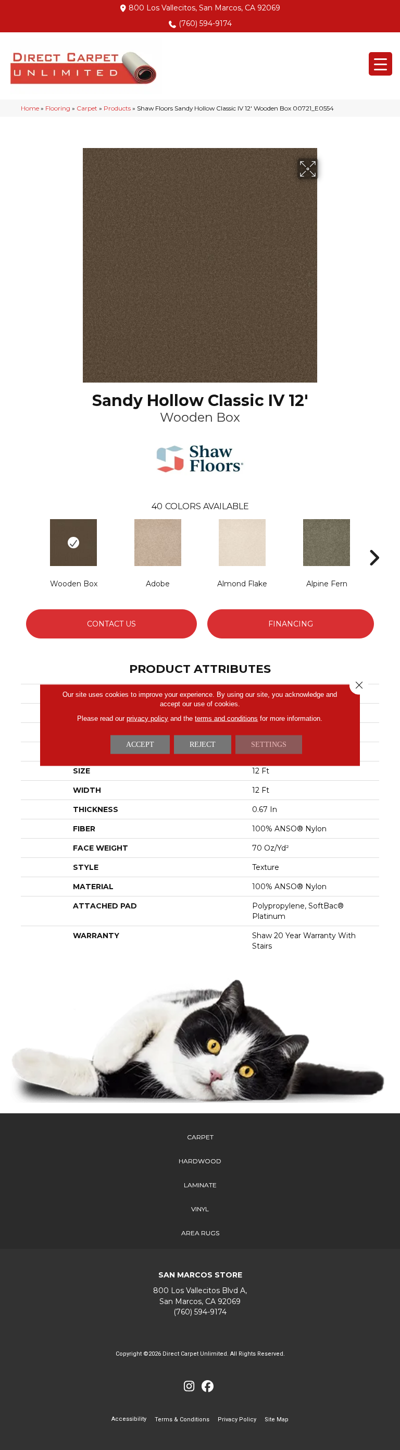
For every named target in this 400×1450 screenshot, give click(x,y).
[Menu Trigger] (380, 64)
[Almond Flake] (242, 543)
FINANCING (290, 624)
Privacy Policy (237, 1419)
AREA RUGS (200, 1233)
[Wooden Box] (73, 543)
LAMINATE (200, 1185)
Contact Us (111, 624)
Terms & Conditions (182, 1419)
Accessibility (128, 1419)
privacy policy (147, 718)
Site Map (277, 1419)
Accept (140, 744)
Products (117, 108)
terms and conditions (226, 718)
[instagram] (189, 1386)
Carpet (87, 108)
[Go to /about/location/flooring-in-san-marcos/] (200, 1296)
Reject (203, 744)
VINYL (200, 1209)
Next (374, 542)
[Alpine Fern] (326, 543)
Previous (26, 542)
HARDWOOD (200, 1161)
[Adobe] (158, 543)
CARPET (200, 1137)
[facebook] (207, 1386)
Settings (268, 744)
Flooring (57, 108)
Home (30, 108)
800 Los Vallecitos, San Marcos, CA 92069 (204, 8)
